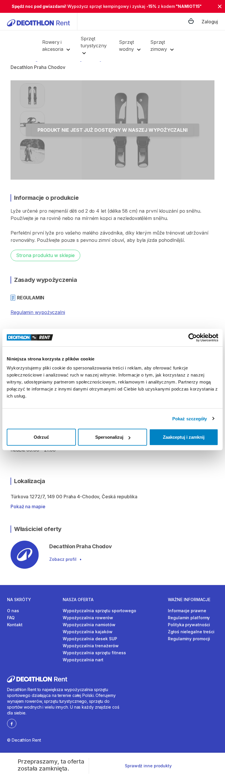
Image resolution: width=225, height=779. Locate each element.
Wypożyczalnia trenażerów (91, 645)
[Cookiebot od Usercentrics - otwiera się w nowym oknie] (192, 337)
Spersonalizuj (109, 437)
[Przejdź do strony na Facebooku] (11, 723)
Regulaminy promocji (189, 638)
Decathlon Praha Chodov (38, 67)
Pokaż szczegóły (189, 418)
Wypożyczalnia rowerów (88, 617)
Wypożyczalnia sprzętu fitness (94, 652)
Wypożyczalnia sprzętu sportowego (99, 610)
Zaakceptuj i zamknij (183, 437)
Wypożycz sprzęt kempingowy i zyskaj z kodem (107, 6)
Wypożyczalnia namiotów (89, 624)
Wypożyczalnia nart (83, 659)
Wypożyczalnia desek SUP (90, 638)
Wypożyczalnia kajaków (87, 631)
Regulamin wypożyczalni (38, 312)
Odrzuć (41, 437)
